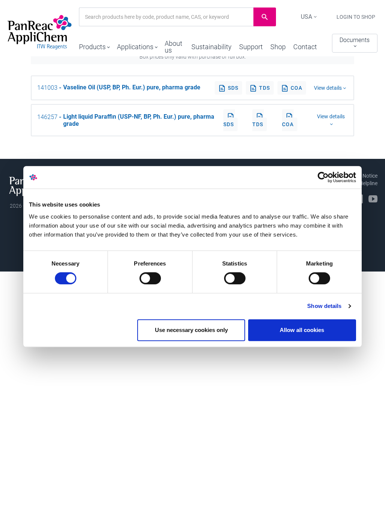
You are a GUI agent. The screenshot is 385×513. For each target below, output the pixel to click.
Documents (355, 40)
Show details (324, 306)
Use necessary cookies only (191, 330)
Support (251, 47)
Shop (278, 47)
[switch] (150, 278)
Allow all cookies (302, 330)
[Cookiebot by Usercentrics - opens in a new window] (323, 177)
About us (173, 46)
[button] (94, 45)
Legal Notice (363, 176)
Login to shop (355, 17)
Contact (305, 47)
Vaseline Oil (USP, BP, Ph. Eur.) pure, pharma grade (131, 87)
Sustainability (211, 47)
